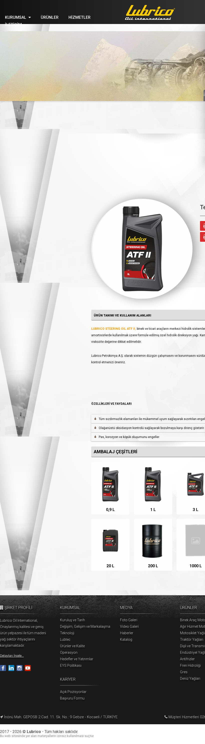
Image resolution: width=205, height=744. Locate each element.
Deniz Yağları (190, 678)
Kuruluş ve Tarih (72, 620)
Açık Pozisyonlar (73, 692)
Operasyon (69, 652)
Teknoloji (67, 633)
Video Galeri (129, 626)
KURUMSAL (16, 17)
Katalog (126, 640)
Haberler (126, 633)
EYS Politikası (71, 666)
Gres (184, 672)
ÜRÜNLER (49, 17)
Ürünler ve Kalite (72, 646)
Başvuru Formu (72, 698)
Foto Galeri (128, 620)
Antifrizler (187, 659)
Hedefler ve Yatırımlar (76, 659)
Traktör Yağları (191, 640)
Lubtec (65, 640)
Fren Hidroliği (190, 666)
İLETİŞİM (13, 24)
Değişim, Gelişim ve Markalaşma (85, 626)
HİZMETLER (79, 17)
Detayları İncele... (12, 656)
